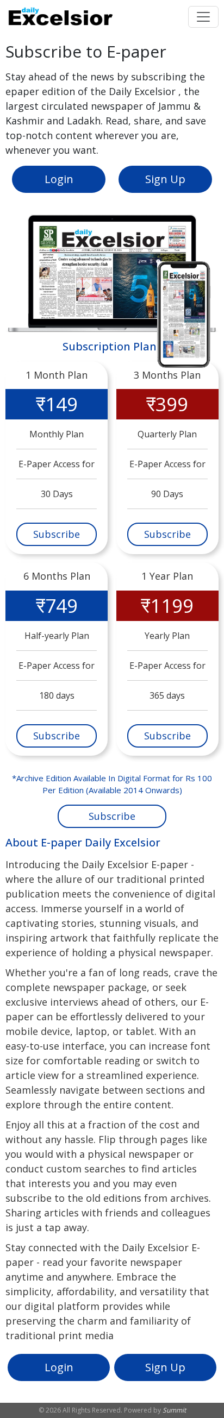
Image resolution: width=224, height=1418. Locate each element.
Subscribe (56, 534)
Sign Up (165, 179)
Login (59, 179)
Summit (174, 1410)
